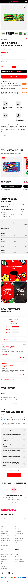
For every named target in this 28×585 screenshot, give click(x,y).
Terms (16, 554)
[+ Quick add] (20, 175)
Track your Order (19, 533)
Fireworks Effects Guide (6, 554)
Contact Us (3, 561)
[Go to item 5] (21, 34)
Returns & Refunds (5, 540)
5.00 (17, 321)
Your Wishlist (18, 528)
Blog (2, 563)
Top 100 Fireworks (5, 556)
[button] (3, 52)
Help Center (7, 424)
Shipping (3, 528)
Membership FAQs (5, 535)
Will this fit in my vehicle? (6, 49)
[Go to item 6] (25, 34)
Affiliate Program (19, 542)
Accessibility (4, 568)
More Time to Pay (19, 538)
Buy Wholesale (18, 540)
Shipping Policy (18, 559)
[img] (4, 344)
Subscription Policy (19, 561)
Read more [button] (4, 354)
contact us (17, 417)
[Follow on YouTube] (9, 573)
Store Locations (4, 559)
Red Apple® (4, 39)
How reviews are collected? (7, 379)
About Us (3, 552)
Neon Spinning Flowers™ (7, 181)
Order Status (18, 531)
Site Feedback (4, 545)
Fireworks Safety (5, 538)
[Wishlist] (23, 1)
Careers (3, 566)
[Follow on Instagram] (6, 573)
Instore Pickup (4, 531)
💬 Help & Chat (4, 526)
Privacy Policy (18, 552)
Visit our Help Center (14, 474)
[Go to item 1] (3, 34)
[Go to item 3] (12, 34)
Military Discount (5, 542)
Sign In (16, 526)
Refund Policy (18, 556)
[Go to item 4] (16, 34)
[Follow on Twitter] (2, 573)
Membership (18, 535)
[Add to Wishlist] (25, 38)
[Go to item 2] (8, 34)
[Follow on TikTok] (13, 573)
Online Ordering (4, 533)
